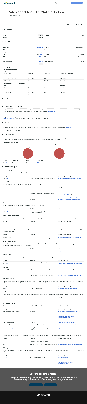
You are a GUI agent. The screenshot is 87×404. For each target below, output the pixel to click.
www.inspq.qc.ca (49, 162)
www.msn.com (60, 311)
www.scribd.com (68, 199)
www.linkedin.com (61, 313)
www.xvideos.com (61, 199)
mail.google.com (68, 313)
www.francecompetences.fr (70, 263)
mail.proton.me (73, 322)
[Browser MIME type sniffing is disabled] (12, 313)
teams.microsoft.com (74, 324)
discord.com (60, 357)
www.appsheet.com (77, 275)
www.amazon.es (74, 300)
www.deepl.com (61, 322)
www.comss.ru (60, 197)
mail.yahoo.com (66, 324)
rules (68, 109)
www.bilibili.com (61, 344)
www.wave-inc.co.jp (67, 197)
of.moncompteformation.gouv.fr (64, 317)
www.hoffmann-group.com (40, 162)
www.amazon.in (61, 223)
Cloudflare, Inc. (40, 47)
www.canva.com (68, 288)
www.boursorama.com (75, 199)
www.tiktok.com (74, 288)
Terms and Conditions (53, 399)
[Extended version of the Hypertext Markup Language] (6, 341)
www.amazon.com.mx (76, 359)
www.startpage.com (61, 316)
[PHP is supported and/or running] (5, 197)
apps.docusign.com (74, 223)
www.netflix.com (66, 311)
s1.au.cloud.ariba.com (78, 341)
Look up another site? (16, 15)
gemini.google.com (56, 162)
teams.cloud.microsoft (77, 344)
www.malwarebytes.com (62, 237)
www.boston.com (78, 237)
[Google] (6, 162)
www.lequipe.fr (60, 359)
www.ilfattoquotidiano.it (68, 275)
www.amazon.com (61, 288)
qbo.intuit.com (60, 342)
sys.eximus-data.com (76, 194)
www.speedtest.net (61, 362)
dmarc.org (68, 127)
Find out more (36, 384)
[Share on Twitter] (73, 25)
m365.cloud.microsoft (69, 316)
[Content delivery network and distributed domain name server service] (7, 178)
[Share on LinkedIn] (79, 25)
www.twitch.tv (60, 324)
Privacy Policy (45, 399)
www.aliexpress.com (68, 359)
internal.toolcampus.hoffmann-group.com (65, 341)
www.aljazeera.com (61, 263)
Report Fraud (76, 3)
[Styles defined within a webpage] (7, 359)
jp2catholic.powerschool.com (63, 363)
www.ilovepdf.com (61, 178)
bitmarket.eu (81, 44)
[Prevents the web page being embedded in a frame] (11, 319)
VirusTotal (40, 54)
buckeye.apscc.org (67, 223)
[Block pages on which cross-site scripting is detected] (11, 324)
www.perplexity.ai (68, 178)
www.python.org (67, 300)
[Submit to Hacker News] (81, 25)
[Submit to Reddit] (70, 25)
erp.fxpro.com (65, 357)
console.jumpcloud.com (69, 251)
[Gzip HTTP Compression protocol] (11, 300)
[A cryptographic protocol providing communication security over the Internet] (4, 194)
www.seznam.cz (60, 275)
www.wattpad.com (70, 237)
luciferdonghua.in (61, 190)
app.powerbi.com (67, 319)
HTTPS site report (38, 102)
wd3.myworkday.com (69, 362)
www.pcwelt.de (79, 263)
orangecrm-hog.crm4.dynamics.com (64, 328)
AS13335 (40, 56)
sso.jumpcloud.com (61, 251)
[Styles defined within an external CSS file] (6, 357)
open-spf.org (51, 111)
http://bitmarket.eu (38, 44)
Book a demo (50, 384)
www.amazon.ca (61, 300)
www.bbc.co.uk (60, 319)
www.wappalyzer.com (76, 178)
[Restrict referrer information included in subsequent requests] (8, 316)
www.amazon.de (67, 322)
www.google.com (61, 194)
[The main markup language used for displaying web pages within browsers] (5, 344)
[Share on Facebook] (76, 25)
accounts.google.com (75, 313)
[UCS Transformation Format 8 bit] (5, 288)
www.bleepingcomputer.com (76, 197)
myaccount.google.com (75, 319)
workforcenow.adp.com (68, 344)
